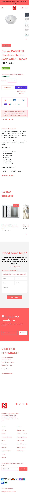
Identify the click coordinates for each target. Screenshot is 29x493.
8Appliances (9, 488)
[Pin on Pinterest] (12, 119)
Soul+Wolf (14, 491)
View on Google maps (7, 373)
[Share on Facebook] (6, 119)
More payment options (21, 92)
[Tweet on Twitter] (9, 119)
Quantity (4, 80)
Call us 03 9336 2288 (14, 266)
